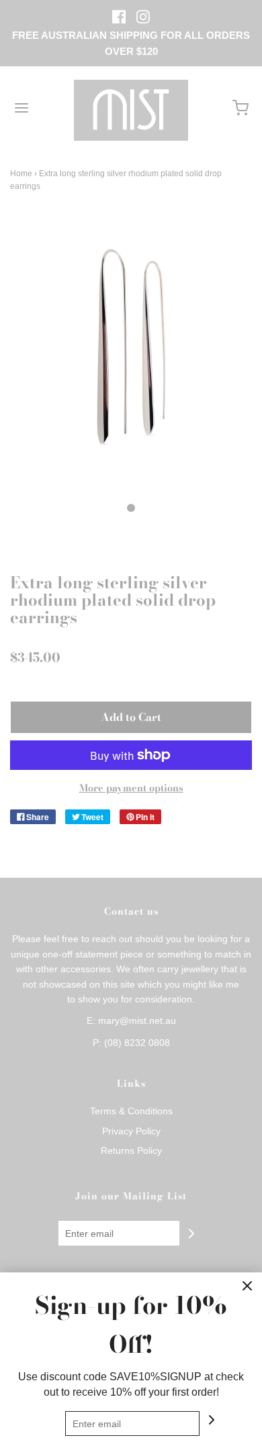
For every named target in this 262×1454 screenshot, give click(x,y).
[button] (131, 363)
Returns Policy (131, 1150)
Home (21, 173)
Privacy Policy (131, 1131)
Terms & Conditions (131, 1111)
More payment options (131, 788)
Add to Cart (131, 717)
